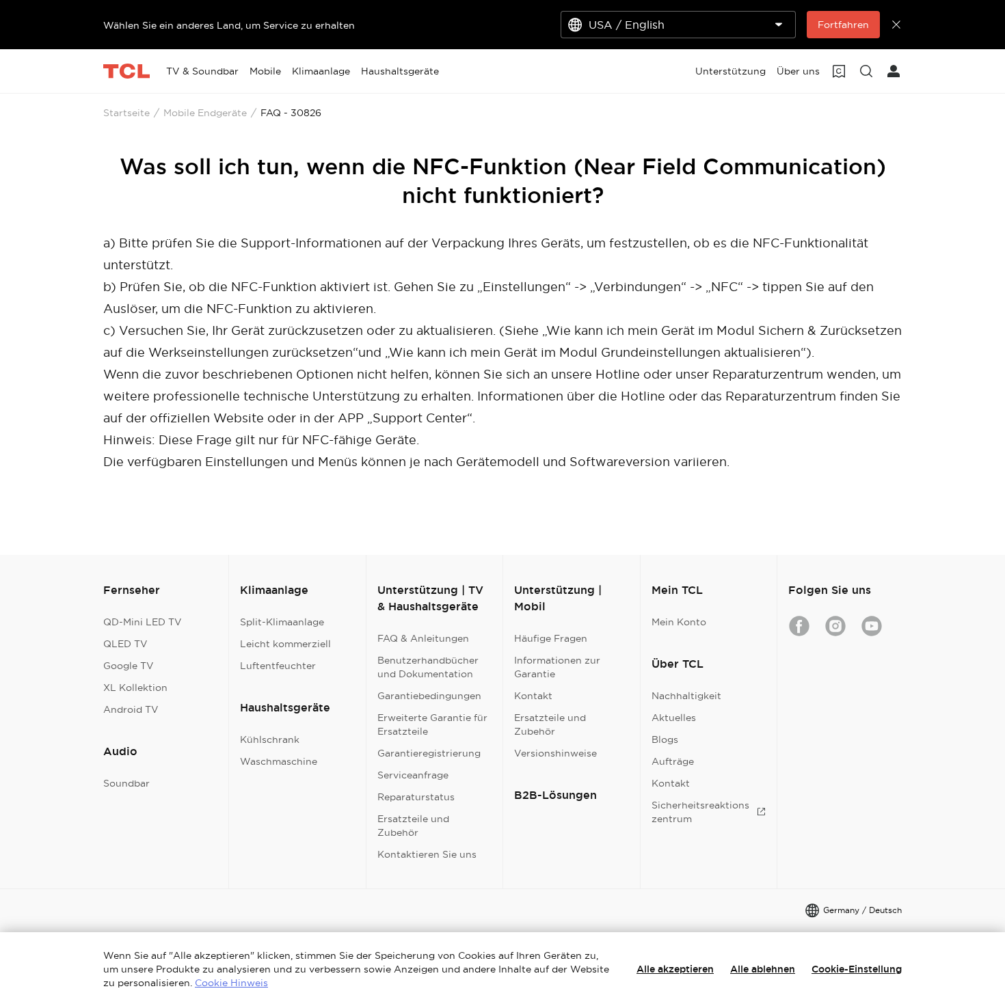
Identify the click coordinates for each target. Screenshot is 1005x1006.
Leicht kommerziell (285, 644)
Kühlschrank (269, 739)
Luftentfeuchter (278, 666)
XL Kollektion (135, 687)
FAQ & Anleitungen (423, 638)
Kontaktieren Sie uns (427, 854)
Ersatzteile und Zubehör (413, 826)
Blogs (665, 739)
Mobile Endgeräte (205, 113)
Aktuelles (674, 717)
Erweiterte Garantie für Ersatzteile (432, 724)
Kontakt (533, 696)
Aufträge (673, 761)
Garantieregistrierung (429, 753)
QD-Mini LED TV (142, 622)
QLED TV (125, 644)
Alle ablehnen (762, 969)
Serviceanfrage (412, 775)
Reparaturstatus (416, 797)
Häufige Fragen (550, 638)
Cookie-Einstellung (857, 969)
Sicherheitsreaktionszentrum (700, 812)
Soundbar (126, 783)
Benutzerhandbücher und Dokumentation (428, 667)
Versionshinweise (555, 753)
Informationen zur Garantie (557, 667)
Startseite (126, 113)
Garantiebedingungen (429, 696)
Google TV (128, 666)
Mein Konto (679, 622)
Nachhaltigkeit (686, 696)
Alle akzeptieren (675, 969)
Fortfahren (843, 24)
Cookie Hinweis (231, 983)
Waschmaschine (278, 761)
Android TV (131, 709)
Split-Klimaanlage (282, 622)
